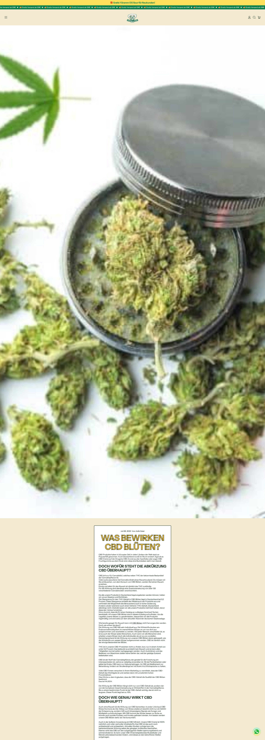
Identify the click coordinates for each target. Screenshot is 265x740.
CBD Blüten (137, 623)
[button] (254, 17)
